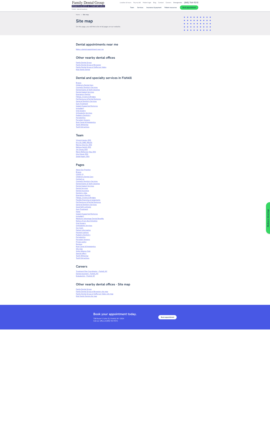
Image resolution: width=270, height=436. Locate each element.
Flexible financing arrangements (88, 200)
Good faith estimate (83, 207)
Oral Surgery (81, 111)
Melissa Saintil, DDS (83, 147)
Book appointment (167, 317)
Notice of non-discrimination (86, 221)
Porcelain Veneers (83, 120)
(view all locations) (82, 9)
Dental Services (82, 188)
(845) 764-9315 (112, 321)
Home (78, 15)
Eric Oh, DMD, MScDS (84, 142)
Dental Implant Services (85, 92)
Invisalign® (80, 108)
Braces (78, 83)
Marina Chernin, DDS (84, 145)
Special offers (81, 253)
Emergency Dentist (83, 94)
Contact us (80, 179)
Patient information (83, 230)
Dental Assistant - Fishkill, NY (87, 274)
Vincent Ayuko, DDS (83, 140)
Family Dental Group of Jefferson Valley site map (94, 294)
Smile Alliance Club (83, 251)
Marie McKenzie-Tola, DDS (86, 152)
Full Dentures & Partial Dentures (88, 99)
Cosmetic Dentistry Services (87, 87)
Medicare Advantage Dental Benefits (90, 218)
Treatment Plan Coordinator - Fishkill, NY (91, 271)
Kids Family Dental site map (86, 296)
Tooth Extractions (82, 127)
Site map (79, 249)
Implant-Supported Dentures (87, 106)
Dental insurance (82, 191)
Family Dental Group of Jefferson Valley (91, 67)
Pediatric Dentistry (83, 115)
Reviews (79, 244)
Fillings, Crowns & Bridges (86, 97)
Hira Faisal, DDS (82, 154)
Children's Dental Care (84, 85)
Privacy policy (81, 242)
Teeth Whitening (82, 125)
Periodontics (81, 118)
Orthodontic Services (84, 113)
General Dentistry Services (86, 101)
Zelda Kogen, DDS (82, 156)
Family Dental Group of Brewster (88, 65)
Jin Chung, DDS (82, 149)
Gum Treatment (82, 104)
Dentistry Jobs (81, 193)
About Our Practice (83, 170)
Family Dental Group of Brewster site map (92, 291)
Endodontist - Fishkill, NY (85, 276)
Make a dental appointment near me (90, 49)
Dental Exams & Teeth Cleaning (88, 90)
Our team (79, 228)
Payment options (82, 232)
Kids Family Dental (83, 69)
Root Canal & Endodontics (86, 122)
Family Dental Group (84, 62)
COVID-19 (79, 174)
